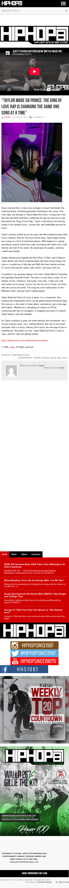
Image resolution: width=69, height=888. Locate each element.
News (65, 358)
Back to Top (64, 882)
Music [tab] (14, 554)
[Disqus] (34, 427)
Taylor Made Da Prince (21, 355)
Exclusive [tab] (35, 554)
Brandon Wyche (45, 882)
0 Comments (38, 117)
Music (59, 358)
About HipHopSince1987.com (34, 873)
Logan (7, 117)
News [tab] (4, 554)
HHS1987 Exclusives (41, 358)
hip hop (53, 358)
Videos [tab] (24, 554)
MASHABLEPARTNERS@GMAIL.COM (24, 862)
